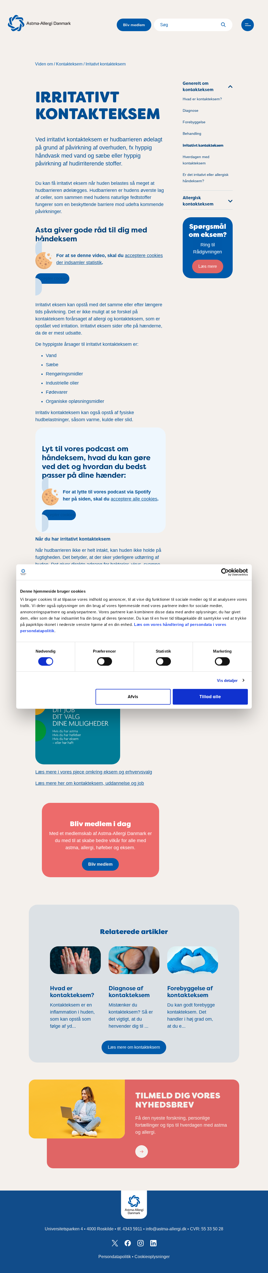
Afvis (133, 696)
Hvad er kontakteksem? (202, 99)
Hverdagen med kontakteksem (196, 160)
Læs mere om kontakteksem (134, 1047)
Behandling (192, 134)
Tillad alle (210, 696)
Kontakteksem (69, 64)
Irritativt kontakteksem (106, 64)
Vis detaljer (227, 680)
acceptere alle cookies (134, 499)
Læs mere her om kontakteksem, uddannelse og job (89, 783)
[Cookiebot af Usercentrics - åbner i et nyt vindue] (225, 572)
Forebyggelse (194, 122)
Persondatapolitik (114, 1256)
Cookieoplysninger (152, 1256)
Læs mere (207, 266)
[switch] (104, 661)
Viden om (44, 64)
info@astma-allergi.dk (166, 1229)
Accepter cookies (52, 278)
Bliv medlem (134, 25)
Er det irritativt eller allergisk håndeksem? (205, 178)
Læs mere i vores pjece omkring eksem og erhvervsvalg (93, 772)
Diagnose (190, 111)
